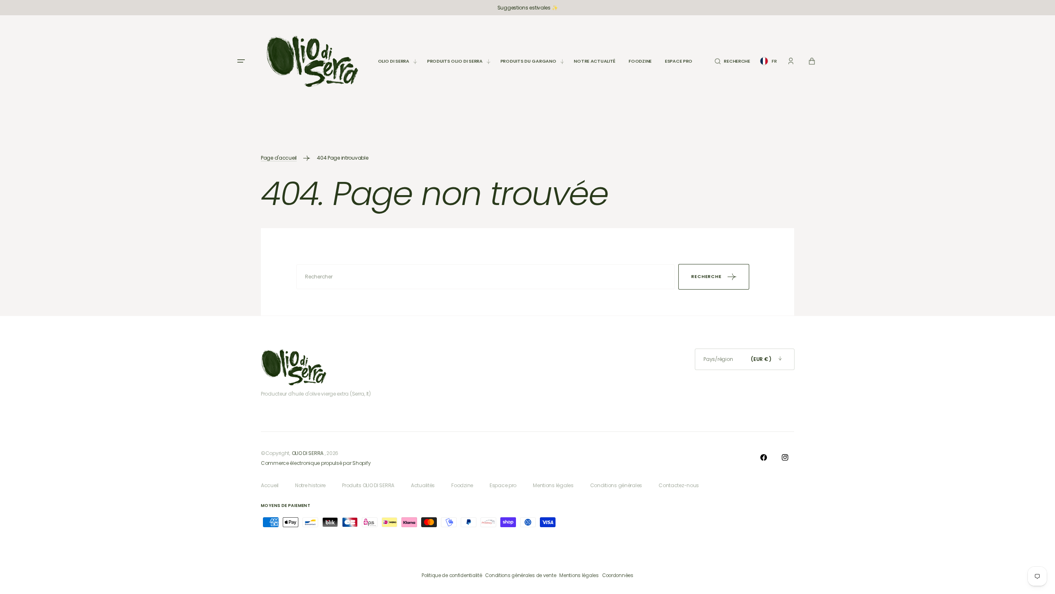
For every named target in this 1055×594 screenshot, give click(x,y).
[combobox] (485, 276)
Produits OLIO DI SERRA (368, 485)
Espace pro (503, 485)
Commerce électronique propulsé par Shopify (315, 463)
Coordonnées (617, 575)
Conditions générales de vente (520, 575)
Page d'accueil (279, 157)
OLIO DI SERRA (308, 453)
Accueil (270, 485)
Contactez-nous (679, 485)
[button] (732, 61)
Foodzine (462, 485)
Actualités (423, 485)
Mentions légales (553, 485)
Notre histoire (310, 485)
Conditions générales (616, 485)
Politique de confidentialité (452, 575)
